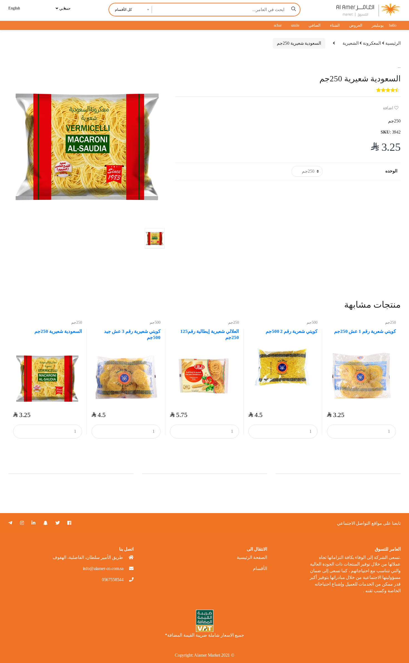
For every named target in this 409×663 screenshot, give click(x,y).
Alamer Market (207, 655)
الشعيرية (351, 43)
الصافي (315, 25)
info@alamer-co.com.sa (103, 568)
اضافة (388, 108)
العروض (355, 25)
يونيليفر (378, 25)
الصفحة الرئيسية (252, 557)
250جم (76, 322)
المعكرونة (372, 43)
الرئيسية (393, 43)
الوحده (391, 171)
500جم (155, 322)
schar (278, 25)
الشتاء (335, 25)
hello (392, 25)
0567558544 (113, 579)
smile (295, 25)
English (14, 8)
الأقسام (260, 568)
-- (399, 67)
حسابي (64, 8)
